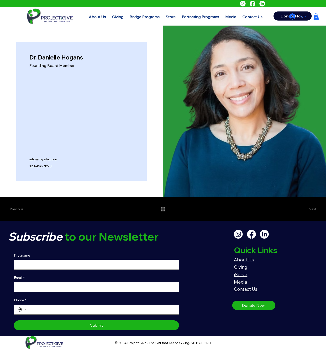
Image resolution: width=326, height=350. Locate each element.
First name (22, 255)
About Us (244, 260)
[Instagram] (243, 3)
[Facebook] (252, 3)
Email (19, 277)
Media (240, 282)
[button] (144, 17)
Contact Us (245, 289)
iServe (240, 274)
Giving (240, 267)
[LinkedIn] (262, 3)
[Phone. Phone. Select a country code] (21, 309)
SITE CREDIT (201, 343)
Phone (20, 300)
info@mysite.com (43, 159)
